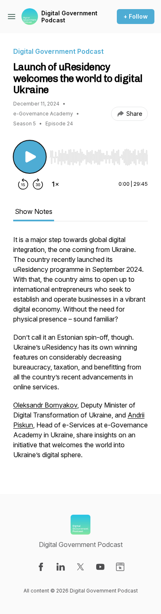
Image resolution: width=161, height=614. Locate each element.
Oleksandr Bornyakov (45, 405)
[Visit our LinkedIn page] (61, 567)
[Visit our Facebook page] (41, 567)
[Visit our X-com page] (80, 567)
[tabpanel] (80, 351)
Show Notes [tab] (33, 211)
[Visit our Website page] (120, 567)
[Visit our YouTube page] (100, 567)
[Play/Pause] (29, 156)
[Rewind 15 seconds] (23, 184)
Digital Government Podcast (69, 17)
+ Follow (135, 16)
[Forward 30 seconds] (38, 184)
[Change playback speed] (55, 184)
